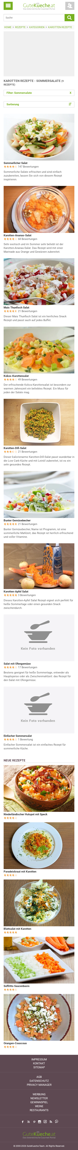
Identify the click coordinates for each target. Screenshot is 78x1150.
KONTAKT (39, 1063)
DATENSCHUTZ (39, 1081)
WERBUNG (39, 1094)
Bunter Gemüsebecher (17, 520)
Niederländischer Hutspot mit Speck (25, 814)
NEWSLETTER (39, 1098)
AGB (39, 1077)
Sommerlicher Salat (15, 163)
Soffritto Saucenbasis (17, 986)
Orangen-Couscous (15, 1043)
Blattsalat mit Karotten (17, 928)
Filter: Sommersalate (39, 92)
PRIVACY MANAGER (39, 1084)
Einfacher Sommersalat (18, 736)
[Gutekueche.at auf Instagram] (39, 1121)
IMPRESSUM (39, 1059)
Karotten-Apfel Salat (16, 591)
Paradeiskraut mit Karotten (20, 871)
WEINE (39, 1106)
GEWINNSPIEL (39, 1102)
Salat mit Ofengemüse (17, 663)
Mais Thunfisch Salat (16, 307)
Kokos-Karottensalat (16, 376)
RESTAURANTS (39, 1110)
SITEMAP (39, 1067)
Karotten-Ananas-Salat (17, 235)
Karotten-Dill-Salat (15, 448)
